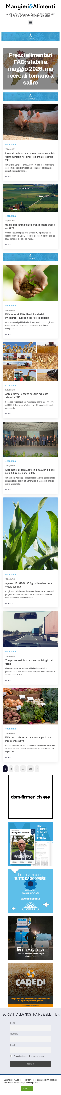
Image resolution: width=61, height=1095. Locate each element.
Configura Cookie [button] (11, 1088)
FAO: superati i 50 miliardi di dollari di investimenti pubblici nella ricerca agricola (27, 316)
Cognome (14, 1033)
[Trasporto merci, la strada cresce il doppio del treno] (30, 629)
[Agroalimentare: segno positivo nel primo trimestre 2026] (30, 361)
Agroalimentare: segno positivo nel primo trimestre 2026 (26, 395)
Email (12, 1045)
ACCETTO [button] (27, 1088)
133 (30, 768)
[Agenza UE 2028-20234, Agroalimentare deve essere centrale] (30, 533)
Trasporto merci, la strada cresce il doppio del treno (29, 662)
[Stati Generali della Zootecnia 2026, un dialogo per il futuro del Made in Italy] (30, 439)
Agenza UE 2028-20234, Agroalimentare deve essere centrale (28, 585)
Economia (10, 144)
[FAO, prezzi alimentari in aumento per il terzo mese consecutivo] (30, 706)
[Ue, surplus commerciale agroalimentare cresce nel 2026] (30, 198)
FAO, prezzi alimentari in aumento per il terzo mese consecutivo (28, 739)
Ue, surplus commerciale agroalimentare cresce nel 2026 (30, 226)
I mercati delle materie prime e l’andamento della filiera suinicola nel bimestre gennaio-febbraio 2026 (30, 157)
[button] (30, 22)
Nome (12, 1022)
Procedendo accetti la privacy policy (29, 1056)
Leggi (9, 177)
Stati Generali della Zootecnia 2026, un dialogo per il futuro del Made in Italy (30, 471)
